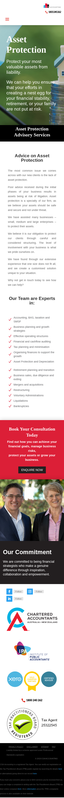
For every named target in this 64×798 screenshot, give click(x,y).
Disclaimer (32, 747)
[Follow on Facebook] (9, 592)
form (19, 789)
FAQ (53, 747)
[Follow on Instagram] (30, 592)
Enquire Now (32, 470)
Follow (18, 591)
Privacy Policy (16, 747)
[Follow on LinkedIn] (9, 599)
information (31, 789)
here (60, 769)
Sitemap (45, 747)
